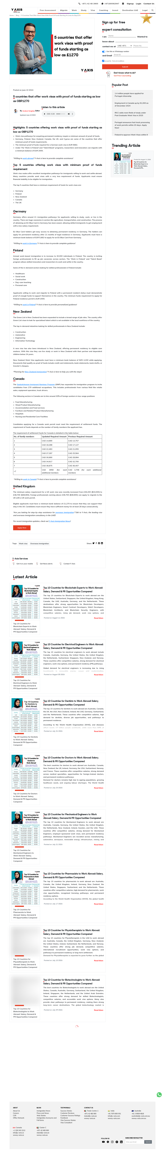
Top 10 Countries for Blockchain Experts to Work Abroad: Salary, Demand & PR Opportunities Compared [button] (73, 590)
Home (12, 15)
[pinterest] (99, 543)
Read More (98, 618)
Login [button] (138, 3)
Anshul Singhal (28, 111)
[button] (22, 563)
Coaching (103, 10)
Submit (125, 67)
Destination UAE (130, 10)
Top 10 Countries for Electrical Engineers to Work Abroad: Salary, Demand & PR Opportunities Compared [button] (73, 646)
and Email (107, 56)
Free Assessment (48, 10)
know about (108, 42)
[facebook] (96, 543)
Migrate (64, 10)
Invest (115, 10)
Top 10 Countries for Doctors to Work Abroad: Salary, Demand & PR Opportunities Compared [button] (71, 760)
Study (84, 10)
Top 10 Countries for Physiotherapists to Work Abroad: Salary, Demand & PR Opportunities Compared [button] (71, 932)
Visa (93, 10)
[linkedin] (102, 543)
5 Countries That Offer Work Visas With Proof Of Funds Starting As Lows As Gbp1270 (50, 15)
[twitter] (93, 543)
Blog (17, 15)
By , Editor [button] (30, 111)
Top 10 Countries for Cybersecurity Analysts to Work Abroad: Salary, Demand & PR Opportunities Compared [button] (72, 1098)
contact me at (109, 46)
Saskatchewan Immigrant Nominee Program (36, 384)
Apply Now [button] (22, 528)
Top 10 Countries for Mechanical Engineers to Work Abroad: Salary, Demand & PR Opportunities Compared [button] (72, 816)
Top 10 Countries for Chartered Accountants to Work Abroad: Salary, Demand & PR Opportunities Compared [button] (72, 1046)
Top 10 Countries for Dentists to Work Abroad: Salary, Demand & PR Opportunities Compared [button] (71, 703)
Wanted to (142, 37)
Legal (145, 10)
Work (74, 10)
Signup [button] (130, 3)
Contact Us (149, 3)
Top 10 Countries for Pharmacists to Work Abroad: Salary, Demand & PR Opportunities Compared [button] (73, 876)
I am (104, 37)
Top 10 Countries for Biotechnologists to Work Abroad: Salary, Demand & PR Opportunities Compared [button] (71, 989)
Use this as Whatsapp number (117, 51)
